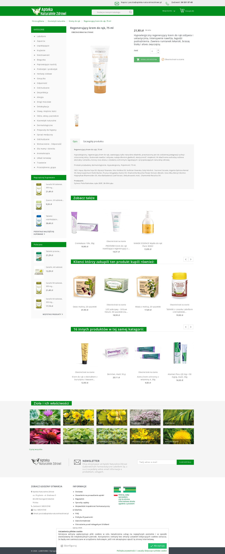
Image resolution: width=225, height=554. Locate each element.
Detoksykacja (43, 106)
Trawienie (41, 162)
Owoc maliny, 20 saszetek (85, 306)
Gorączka (41, 78)
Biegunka (41, 59)
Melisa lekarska (71, 441)
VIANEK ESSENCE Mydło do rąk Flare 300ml (148, 244)
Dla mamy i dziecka (46, 148)
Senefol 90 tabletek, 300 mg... (54, 186)
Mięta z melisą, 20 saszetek (148, 306)
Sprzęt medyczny (45, 134)
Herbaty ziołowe (44, 74)
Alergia (40, 97)
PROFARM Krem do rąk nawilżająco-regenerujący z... (116, 247)
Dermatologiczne (45, 125)
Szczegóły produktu (93, 141)
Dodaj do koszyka (147, 59)
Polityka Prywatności (84, 517)
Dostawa (79, 491)
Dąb (100, 423)
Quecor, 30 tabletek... (55, 200)
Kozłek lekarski (138, 423)
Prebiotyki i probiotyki (47, 69)
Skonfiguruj (68, 546)
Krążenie (41, 50)
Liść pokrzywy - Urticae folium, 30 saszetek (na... (116, 310)
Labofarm (41, 36)
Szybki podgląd (87, 236)
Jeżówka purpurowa (40, 441)
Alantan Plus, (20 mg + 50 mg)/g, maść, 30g (179, 375)
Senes (67, 423)
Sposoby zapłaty (82, 502)
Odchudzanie (43, 88)
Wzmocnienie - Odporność (49, 144)
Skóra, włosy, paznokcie (48, 116)
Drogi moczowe (44, 102)
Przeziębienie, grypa (46, 167)
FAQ (77, 513)
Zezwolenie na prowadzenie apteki (89, 495)
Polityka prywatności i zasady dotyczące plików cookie (142, 550)
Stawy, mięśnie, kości (47, 111)
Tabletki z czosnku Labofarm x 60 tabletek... (180, 310)
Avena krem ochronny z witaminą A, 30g (148, 378)
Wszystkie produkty (53, 314)
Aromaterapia (43, 153)
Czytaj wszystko (35, 449)
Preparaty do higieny (46, 130)
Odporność (42, 83)
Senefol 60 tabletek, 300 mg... (54, 300)
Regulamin (79, 499)
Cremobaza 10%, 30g (84, 243)
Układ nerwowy (44, 158)
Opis (75, 141)
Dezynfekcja (42, 92)
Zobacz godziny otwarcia (46, 486)
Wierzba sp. (170, 423)
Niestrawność (43, 55)
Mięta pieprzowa (105, 441)
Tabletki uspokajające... (52, 217)
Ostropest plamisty (40, 423)
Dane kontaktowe (82, 521)
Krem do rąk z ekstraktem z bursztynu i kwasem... (84, 378)
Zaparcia (41, 41)
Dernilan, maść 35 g (116, 374)
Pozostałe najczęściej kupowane (44, 232)
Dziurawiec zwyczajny (141, 441)
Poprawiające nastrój (47, 64)
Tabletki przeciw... (53, 251)
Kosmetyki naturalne (46, 120)
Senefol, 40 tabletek (54, 267)
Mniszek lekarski (172, 441)
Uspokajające (43, 45)
